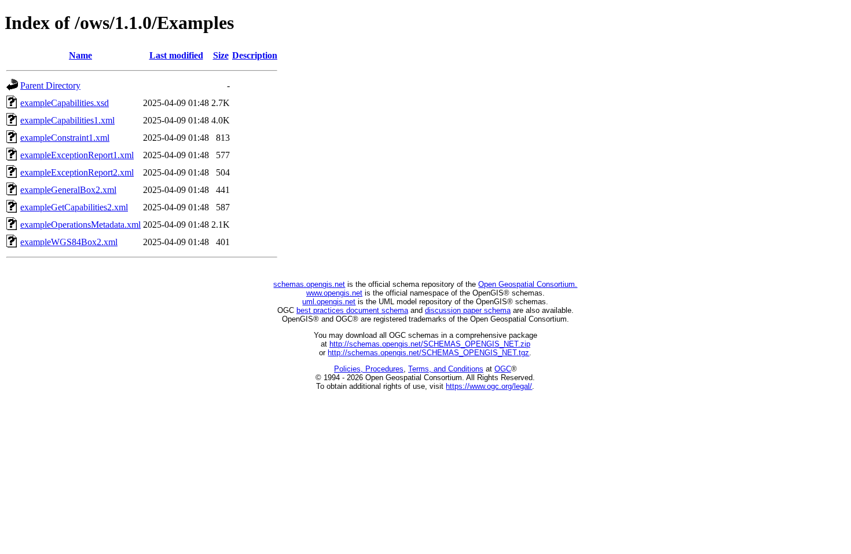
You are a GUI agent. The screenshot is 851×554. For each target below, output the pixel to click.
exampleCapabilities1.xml (67, 120)
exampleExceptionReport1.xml (77, 155)
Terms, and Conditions (445, 369)
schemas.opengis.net (309, 284)
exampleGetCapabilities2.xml (74, 207)
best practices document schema (352, 310)
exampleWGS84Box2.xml (69, 242)
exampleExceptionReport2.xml (77, 172)
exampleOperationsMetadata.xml (80, 224)
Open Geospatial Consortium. (527, 284)
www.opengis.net (334, 293)
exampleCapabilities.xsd (64, 103)
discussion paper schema (468, 310)
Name (80, 55)
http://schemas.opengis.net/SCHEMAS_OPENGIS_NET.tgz (428, 352)
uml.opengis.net (328, 301)
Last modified (176, 55)
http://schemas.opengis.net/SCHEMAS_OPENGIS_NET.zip (429, 344)
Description (254, 55)
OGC (502, 369)
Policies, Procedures (369, 369)
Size (221, 55)
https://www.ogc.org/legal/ (489, 386)
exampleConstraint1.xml (64, 138)
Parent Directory (50, 85)
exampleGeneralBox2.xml (68, 190)
